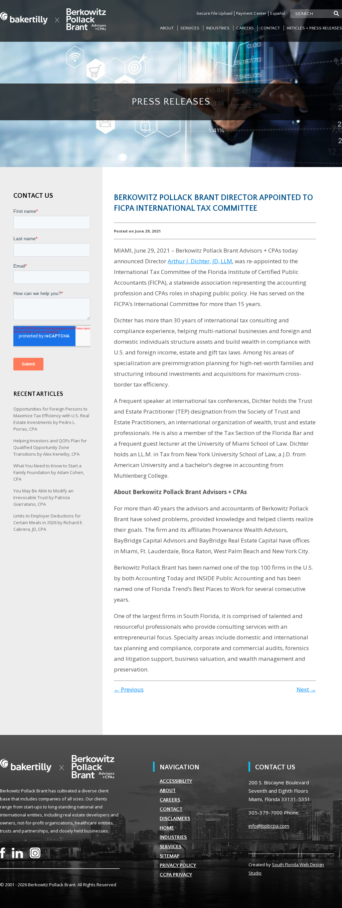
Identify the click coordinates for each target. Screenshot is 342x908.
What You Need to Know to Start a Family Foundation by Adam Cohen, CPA (48, 472)
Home (167, 828)
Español (277, 13)
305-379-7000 (265, 812)
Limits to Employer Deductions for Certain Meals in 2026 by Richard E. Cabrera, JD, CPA (48, 522)
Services (189, 28)
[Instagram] (35, 853)
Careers (245, 28)
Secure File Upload (214, 13)
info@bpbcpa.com (268, 825)
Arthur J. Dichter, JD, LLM (200, 261)
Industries (217, 28)
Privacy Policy (178, 865)
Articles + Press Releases (314, 28)
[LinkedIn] (17, 853)
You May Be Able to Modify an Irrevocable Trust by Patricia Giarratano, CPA (43, 497)
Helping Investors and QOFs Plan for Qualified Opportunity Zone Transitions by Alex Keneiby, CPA (50, 447)
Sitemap (169, 856)
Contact (270, 28)
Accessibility (176, 781)
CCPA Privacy (176, 875)
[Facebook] (2, 853)
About (167, 28)
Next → (306, 689)
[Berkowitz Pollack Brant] (53, 19)
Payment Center (251, 13)
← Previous (129, 689)
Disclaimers (175, 818)
